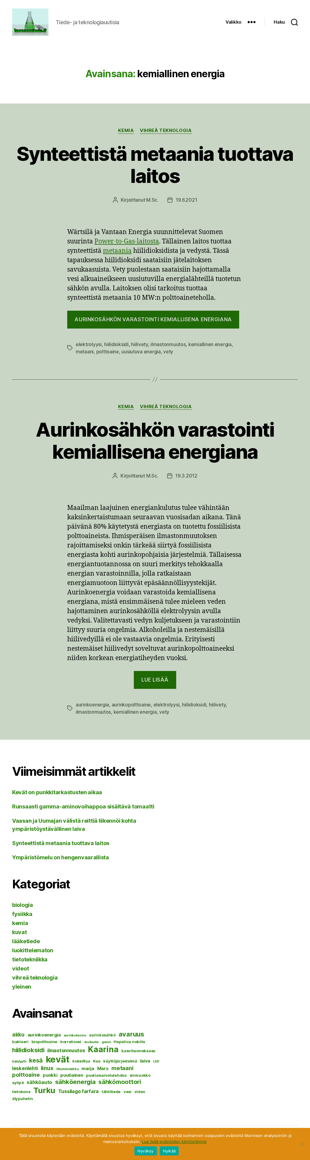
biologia (22, 905)
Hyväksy (145, 1150)
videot (20, 968)
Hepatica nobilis (129, 1041)
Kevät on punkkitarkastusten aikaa (57, 792)
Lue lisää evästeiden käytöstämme (174, 1141)
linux (47, 1068)
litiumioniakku (67, 1069)
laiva (145, 1061)
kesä (36, 1060)
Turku (44, 1090)
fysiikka (22, 914)
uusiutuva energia (140, 352)
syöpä (18, 1082)
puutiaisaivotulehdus (106, 1075)
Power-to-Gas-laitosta (126, 241)
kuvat (19, 932)
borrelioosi (70, 1041)
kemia (126, 130)
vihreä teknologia (166, 130)
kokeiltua (81, 1061)
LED (156, 1061)
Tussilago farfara (78, 1091)
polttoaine (107, 352)
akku (18, 1034)
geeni (106, 1042)
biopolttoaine (44, 1041)
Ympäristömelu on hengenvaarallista (60, 857)
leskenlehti (25, 1068)
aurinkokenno (75, 1035)
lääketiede (26, 941)
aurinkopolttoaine (131, 705)
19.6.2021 (186, 200)
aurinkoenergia (92, 705)
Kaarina (103, 1049)
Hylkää (169, 1150)
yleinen (21, 986)
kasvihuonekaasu (138, 1050)
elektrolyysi (89, 344)
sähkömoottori (119, 1082)
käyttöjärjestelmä (120, 1061)
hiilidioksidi (116, 344)
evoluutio (91, 1042)
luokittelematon (32, 950)
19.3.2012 (186, 476)
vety (168, 352)
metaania (117, 251)
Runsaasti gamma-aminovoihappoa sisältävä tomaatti (83, 806)
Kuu (96, 1061)
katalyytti (19, 1061)
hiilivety (139, 344)
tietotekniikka (30, 959)
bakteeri (20, 1041)
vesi (127, 1091)
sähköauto (39, 1082)
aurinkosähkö (102, 1035)
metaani (85, 352)
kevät (58, 1059)
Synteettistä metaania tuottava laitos (155, 164)
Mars (103, 1068)
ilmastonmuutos (168, 344)
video (139, 1091)
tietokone (21, 1091)
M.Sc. (152, 200)
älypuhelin (22, 1098)
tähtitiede (111, 1091)
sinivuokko (140, 1075)
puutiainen (71, 1075)
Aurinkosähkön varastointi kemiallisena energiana (153, 319)
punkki (50, 1075)
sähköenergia (75, 1082)
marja (87, 1068)
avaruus (131, 1034)
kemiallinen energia (210, 344)
